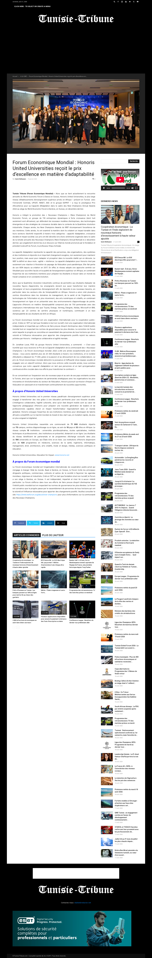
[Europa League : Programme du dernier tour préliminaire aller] (107, 579)
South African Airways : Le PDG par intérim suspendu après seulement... (127, 709)
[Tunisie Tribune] (76, 19)
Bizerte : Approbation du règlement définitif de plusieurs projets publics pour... (127, 365)
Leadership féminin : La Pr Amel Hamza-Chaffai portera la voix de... (127, 756)
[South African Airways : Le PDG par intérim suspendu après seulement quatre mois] (107, 709)
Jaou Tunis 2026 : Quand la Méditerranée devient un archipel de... (125, 472)
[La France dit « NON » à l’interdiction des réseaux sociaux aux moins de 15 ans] (107, 769)
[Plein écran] (136, 188)
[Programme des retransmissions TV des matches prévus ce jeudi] (107, 496)
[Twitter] (133, 1)
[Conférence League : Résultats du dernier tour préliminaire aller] (82, 609)
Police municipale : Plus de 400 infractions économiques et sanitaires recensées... (126, 659)
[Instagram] (122, 1)
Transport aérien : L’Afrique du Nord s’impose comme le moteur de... (126, 448)
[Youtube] (137, 1)
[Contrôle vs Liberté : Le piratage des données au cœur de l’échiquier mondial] (107, 520)
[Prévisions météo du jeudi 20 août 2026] (107, 591)
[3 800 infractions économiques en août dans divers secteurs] (25, 609)
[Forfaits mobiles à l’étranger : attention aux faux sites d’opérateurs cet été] (107, 804)
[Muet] (132, 188)
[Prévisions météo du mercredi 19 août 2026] (107, 637)
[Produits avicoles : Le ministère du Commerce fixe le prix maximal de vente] (107, 543)
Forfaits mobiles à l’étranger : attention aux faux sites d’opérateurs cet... (126, 803)
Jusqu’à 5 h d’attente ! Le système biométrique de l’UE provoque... (126, 483)
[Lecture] (104, 188)
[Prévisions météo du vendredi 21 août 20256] (107, 414)
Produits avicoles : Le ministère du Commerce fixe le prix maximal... (127, 543)
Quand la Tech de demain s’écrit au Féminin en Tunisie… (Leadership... (126, 566)
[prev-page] (14, 627)
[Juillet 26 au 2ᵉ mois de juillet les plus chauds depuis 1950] (107, 842)
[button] (114, 1)
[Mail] (130, 1)
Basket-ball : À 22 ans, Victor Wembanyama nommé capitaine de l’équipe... (127, 271)
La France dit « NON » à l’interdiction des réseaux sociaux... (125, 768)
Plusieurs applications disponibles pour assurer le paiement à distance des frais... (127, 329)
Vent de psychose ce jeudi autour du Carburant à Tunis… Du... (126, 424)
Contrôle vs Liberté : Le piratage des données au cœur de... (127, 519)
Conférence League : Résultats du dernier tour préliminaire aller (127, 341)
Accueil (15, 76)
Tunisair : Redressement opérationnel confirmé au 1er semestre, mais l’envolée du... (126, 732)
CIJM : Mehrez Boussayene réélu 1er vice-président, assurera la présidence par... (126, 353)
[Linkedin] (126, 1)
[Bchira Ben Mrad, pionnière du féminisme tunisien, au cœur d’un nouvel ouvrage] (107, 853)
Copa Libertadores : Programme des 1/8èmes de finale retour (126, 671)
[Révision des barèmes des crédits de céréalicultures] (107, 614)
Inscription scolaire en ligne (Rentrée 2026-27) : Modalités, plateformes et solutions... (126, 377)
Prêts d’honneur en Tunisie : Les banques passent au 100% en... (126, 283)
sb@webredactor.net (82, 903)
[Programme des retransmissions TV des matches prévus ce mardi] (107, 721)
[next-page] (17, 627)
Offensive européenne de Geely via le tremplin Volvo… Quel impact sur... (127, 555)
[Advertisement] (54, 186)
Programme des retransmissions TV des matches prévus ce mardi (124, 720)
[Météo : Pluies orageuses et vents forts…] (54, 579)
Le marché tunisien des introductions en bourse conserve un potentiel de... (125, 389)
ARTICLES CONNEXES (26, 535)
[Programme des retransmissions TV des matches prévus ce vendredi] (82, 579)
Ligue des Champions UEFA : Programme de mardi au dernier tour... (125, 744)
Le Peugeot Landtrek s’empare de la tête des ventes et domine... (126, 601)
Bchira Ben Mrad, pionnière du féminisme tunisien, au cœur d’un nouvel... (126, 852)
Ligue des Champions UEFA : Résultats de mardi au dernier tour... (126, 624)
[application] (120, 179)
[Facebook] (118, 1)
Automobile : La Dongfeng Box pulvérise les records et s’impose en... (126, 460)
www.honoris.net (62, 455)
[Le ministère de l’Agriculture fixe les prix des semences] (107, 781)
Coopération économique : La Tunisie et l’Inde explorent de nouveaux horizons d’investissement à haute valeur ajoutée (118, 232)
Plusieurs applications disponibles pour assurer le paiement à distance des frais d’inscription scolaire (53, 619)
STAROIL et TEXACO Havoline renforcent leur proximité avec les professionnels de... (127, 829)
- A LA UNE (23, 76)
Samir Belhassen (20, 179)
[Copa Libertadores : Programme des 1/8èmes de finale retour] (107, 672)
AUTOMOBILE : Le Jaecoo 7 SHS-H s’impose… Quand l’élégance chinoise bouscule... (126, 507)
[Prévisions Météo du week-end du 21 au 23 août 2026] (107, 437)
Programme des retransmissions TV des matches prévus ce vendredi (126, 306)
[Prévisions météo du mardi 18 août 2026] (107, 792)
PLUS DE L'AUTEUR (52, 535)
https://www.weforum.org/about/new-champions (36, 494)
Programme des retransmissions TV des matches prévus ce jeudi (124, 495)
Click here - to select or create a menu (32, 6)
